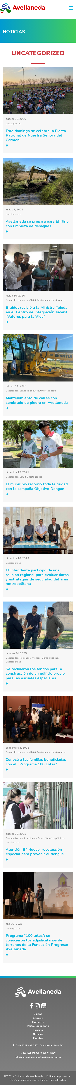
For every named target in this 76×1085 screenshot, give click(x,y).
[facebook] (31, 1006)
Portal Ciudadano (38, 1026)
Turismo (38, 1030)
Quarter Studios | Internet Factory (49, 1080)
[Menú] (71, 8)
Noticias (38, 1034)
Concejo (38, 1018)
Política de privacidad (58, 1076)
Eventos (38, 1038)
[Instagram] (37, 1006)
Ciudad (38, 1014)
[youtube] (43, 1006)
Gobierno (38, 1022)
